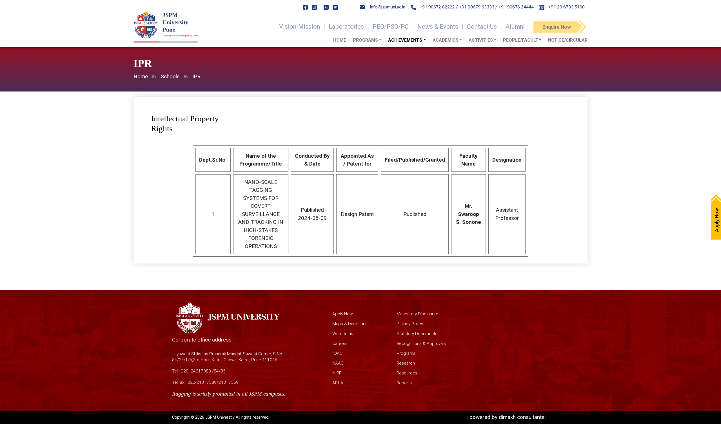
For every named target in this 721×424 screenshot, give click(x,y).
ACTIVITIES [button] (481, 40)
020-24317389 (202, 382)
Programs (406, 353)
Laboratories (346, 26)
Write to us (342, 333)
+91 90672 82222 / (438, 7)
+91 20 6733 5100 (566, 7)
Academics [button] (446, 40)
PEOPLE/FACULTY (522, 40)
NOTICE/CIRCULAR (568, 40)
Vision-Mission (299, 26)
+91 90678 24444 (516, 7)
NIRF (336, 373)
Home (339, 40)
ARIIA (337, 382)
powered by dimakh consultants (506, 417)
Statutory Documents (417, 333)
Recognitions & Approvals (421, 343)
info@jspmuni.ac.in (387, 7)
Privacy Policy (410, 323)
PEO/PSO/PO (391, 26)
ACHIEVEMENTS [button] (405, 40)
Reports (404, 382)
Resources (407, 373)
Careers (340, 343)
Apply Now (342, 313)
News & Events (437, 26)
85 (223, 371)
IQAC (337, 353)
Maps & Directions (350, 323)
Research (406, 363)
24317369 (228, 382)
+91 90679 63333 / (478, 7)
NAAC (338, 363)
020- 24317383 (196, 371)
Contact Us (482, 26)
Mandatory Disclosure (417, 313)
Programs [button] (365, 40)
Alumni (515, 26)
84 (216, 371)
